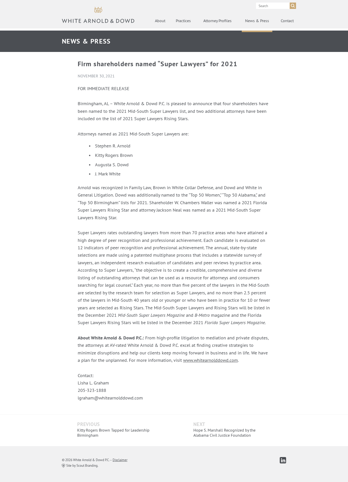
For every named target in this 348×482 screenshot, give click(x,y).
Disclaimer (120, 460)
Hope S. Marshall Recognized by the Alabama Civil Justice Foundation (224, 433)
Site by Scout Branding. (81, 465)
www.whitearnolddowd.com (210, 360)
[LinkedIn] (283, 460)
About (160, 20)
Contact (287, 20)
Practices (183, 20)
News (257, 20)
